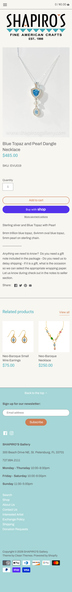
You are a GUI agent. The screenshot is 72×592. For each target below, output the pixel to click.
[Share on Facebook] (15, 284)
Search (7, 495)
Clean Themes (23, 555)
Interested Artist (13, 514)
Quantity (8, 180)
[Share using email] (30, 284)
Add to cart (36, 200)
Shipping (8, 524)
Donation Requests (15, 529)
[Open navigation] (5, 4)
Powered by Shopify (45, 555)
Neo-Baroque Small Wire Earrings (16, 358)
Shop (6, 500)
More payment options (36, 217)
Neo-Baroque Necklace (48, 358)
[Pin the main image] (25, 284)
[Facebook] (5, 433)
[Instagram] (12, 433)
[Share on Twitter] (20, 284)
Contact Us (10, 509)
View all (64, 312)
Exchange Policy (14, 519)
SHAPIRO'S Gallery (35, 551)
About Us (9, 504)
